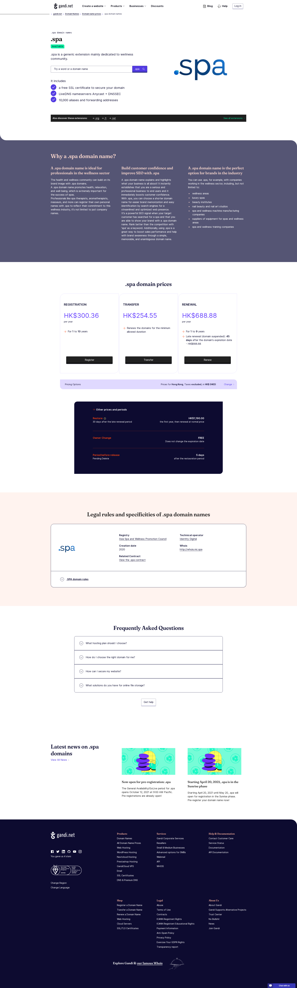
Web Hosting (123, 847)
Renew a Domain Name (129, 914)
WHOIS (160, 866)
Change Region (59, 883)
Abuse (160, 905)
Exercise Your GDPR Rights (171, 942)
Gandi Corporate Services (170, 838)
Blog (210, 6)
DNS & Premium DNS (127, 880)
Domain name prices (91, 14)
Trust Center (215, 914)
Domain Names (72, 14)
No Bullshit (214, 919)
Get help (148, 702)
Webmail (161, 857)
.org (97, 118)
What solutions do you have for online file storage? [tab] (115, 685)
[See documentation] (104, 418)
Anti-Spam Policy (165, 933)
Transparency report (167, 947)
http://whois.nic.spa (191, 549)
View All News (59, 759)
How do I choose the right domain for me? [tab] (110, 657)
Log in (237, 5)
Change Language (60, 887)
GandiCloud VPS (125, 866)
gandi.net (57, 14)
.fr (105, 118)
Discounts (157, 6)
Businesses (136, 6)
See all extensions (233, 118)
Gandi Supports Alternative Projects (227, 909)
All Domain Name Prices (129, 843)
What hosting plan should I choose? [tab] (106, 643)
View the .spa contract (132, 559)
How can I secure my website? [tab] (103, 671)
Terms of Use (164, 909)
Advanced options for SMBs (171, 852)
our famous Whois (150, 963)
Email (119, 871)
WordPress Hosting (127, 852)
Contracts (162, 914)
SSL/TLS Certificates (128, 928)
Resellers (161, 843)
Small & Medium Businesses (171, 847)
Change (228, 384)
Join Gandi (214, 928)
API (158, 861)
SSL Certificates (125, 875)
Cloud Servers (124, 923)
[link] (52, 851)
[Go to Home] (63, 6)
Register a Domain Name (129, 905)
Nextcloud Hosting (126, 857)
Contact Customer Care (221, 838)
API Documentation (218, 852)
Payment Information (167, 928)
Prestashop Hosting (127, 861)
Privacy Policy (164, 937)
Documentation (217, 847)
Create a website (92, 6)
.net (114, 118)
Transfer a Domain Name (129, 909)
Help (225, 6)
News (211, 923)
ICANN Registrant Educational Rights (175, 923)
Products (116, 6)
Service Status (216, 843)
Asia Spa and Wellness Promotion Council (142, 538)
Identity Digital (188, 538)
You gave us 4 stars (61, 856)
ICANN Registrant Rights (169, 919)
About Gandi (215, 905)
